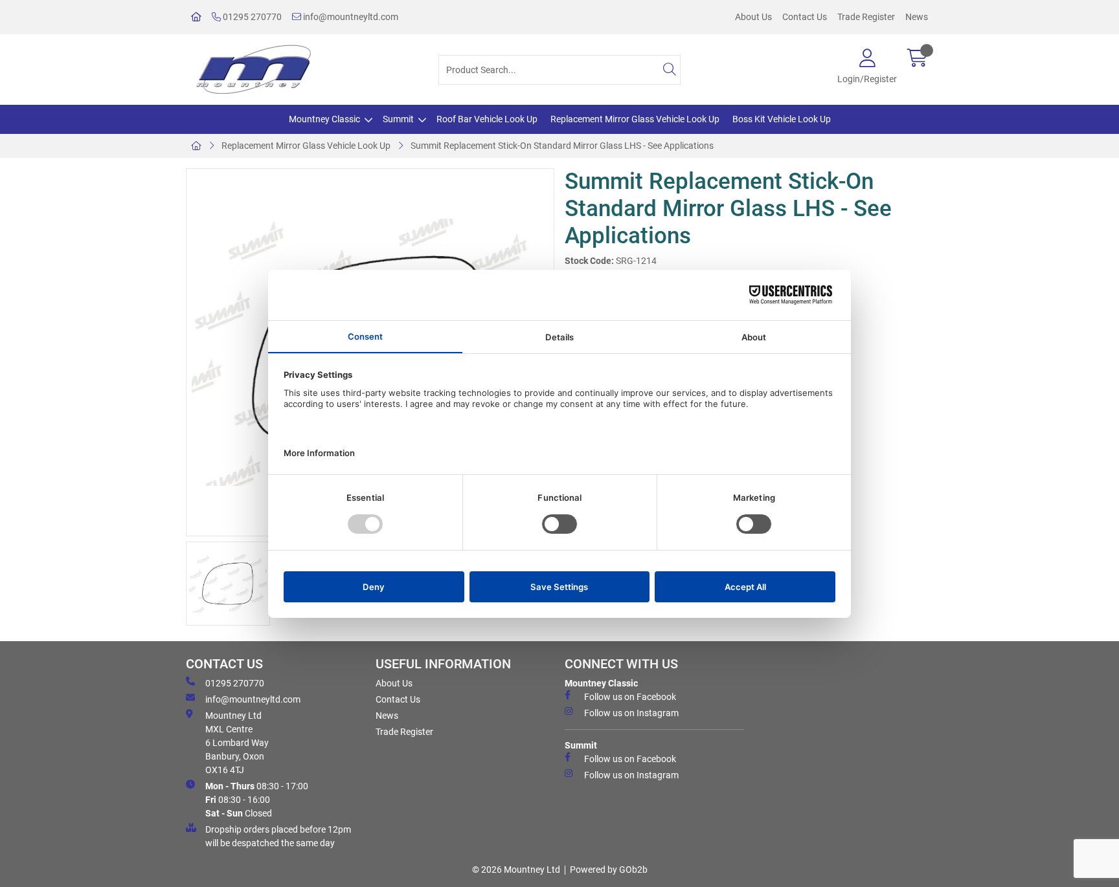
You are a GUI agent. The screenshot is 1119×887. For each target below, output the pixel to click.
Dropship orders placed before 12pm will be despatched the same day (278, 836)
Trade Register (866, 17)
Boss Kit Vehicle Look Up (781, 119)
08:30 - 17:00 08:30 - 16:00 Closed (256, 799)
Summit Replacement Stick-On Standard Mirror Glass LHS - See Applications (562, 145)
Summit (398, 119)
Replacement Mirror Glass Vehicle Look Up (634, 119)
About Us (753, 17)
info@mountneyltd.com (349, 17)
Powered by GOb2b (609, 869)
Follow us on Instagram (631, 713)
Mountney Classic (324, 119)
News (916, 17)
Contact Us (804, 17)
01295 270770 (251, 17)
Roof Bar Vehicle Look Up (486, 119)
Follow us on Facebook (630, 697)
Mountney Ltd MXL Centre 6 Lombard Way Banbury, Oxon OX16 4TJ (237, 742)
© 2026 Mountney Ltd (516, 869)
